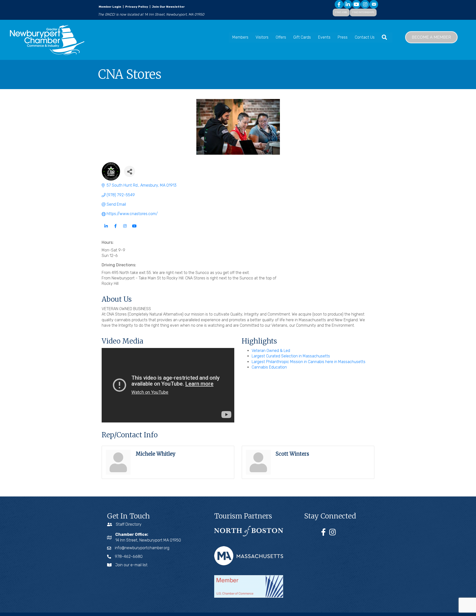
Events (324, 37)
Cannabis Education (269, 367)
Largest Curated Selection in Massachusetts (291, 356)
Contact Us (365, 37)
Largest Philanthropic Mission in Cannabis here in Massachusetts (308, 361)
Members (240, 37)
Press (343, 37)
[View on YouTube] (134, 229)
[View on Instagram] (124, 229)
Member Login (110, 6)
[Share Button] (129, 171)
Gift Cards (302, 37)
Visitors (262, 37)
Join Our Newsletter (168, 6)
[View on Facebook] (115, 229)
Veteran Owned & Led (271, 350)
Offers (281, 37)
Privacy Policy (136, 6)
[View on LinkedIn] (106, 229)
